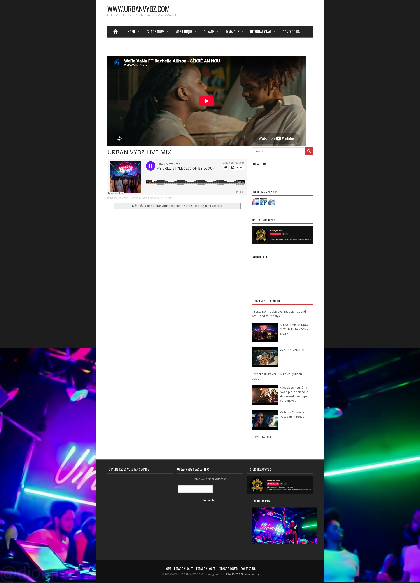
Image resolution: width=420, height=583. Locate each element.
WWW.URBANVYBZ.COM (138, 8)
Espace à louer (183, 568)
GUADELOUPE (155, 31)
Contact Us (291, 31)
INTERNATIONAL (260, 31)
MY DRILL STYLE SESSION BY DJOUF (151, 198)
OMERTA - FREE (263, 437)
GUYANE (209, 31)
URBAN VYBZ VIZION (118, 198)
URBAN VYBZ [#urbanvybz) (241, 574)
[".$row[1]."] (255, 201)
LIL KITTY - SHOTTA (292, 349)
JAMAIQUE (232, 31)
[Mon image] (284, 531)
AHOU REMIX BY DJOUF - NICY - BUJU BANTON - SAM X (295, 329)
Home (131, 31)
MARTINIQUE (183, 31)
